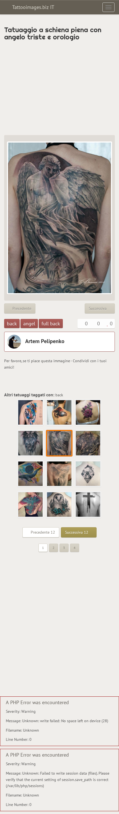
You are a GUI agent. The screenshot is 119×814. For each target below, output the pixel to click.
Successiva (98, 308)
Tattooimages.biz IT (32, 7)
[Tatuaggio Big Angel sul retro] (59, 474)
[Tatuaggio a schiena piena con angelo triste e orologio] (59, 443)
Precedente (21, 308)
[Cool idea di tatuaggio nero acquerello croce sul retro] (88, 504)
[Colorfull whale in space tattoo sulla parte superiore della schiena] (30, 474)
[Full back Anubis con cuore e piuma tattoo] (88, 443)
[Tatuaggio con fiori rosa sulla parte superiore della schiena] (88, 412)
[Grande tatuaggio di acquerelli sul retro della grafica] (30, 412)
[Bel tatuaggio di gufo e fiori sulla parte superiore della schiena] (59, 504)
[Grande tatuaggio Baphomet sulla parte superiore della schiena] (30, 443)
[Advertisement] (59, 88)
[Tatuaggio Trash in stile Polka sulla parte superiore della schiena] (59, 412)
